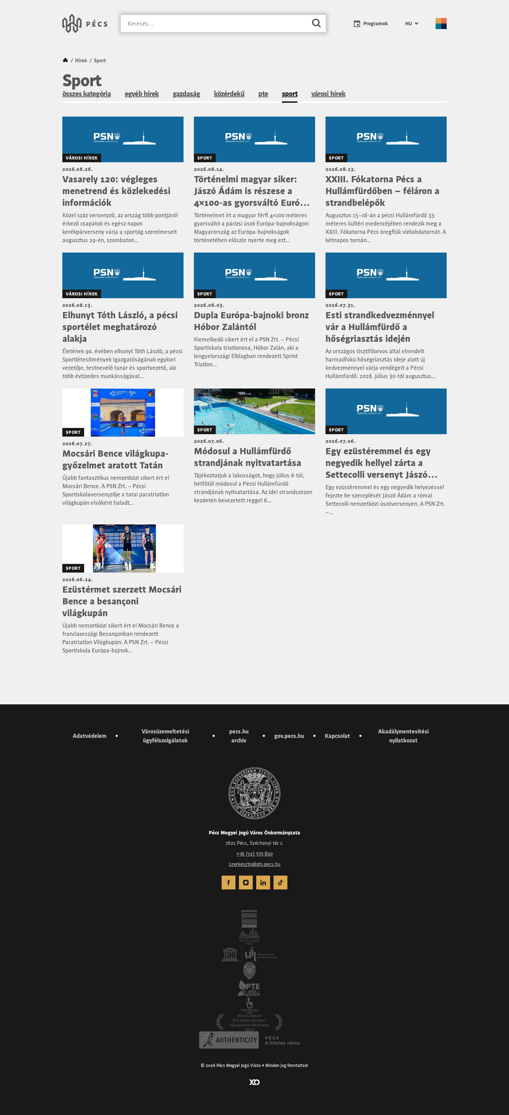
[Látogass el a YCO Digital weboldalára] (254, 1081)
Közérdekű (229, 94)
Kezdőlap (65, 60)
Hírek (81, 60)
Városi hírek (328, 94)
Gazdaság (186, 94)
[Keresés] (316, 24)
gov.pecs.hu (289, 735)
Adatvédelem (89, 735)
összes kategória (86, 94)
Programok (375, 23)
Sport (289, 94)
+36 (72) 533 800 (254, 854)
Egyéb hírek (142, 94)
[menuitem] (412, 23)
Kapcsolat (337, 735)
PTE (263, 94)
